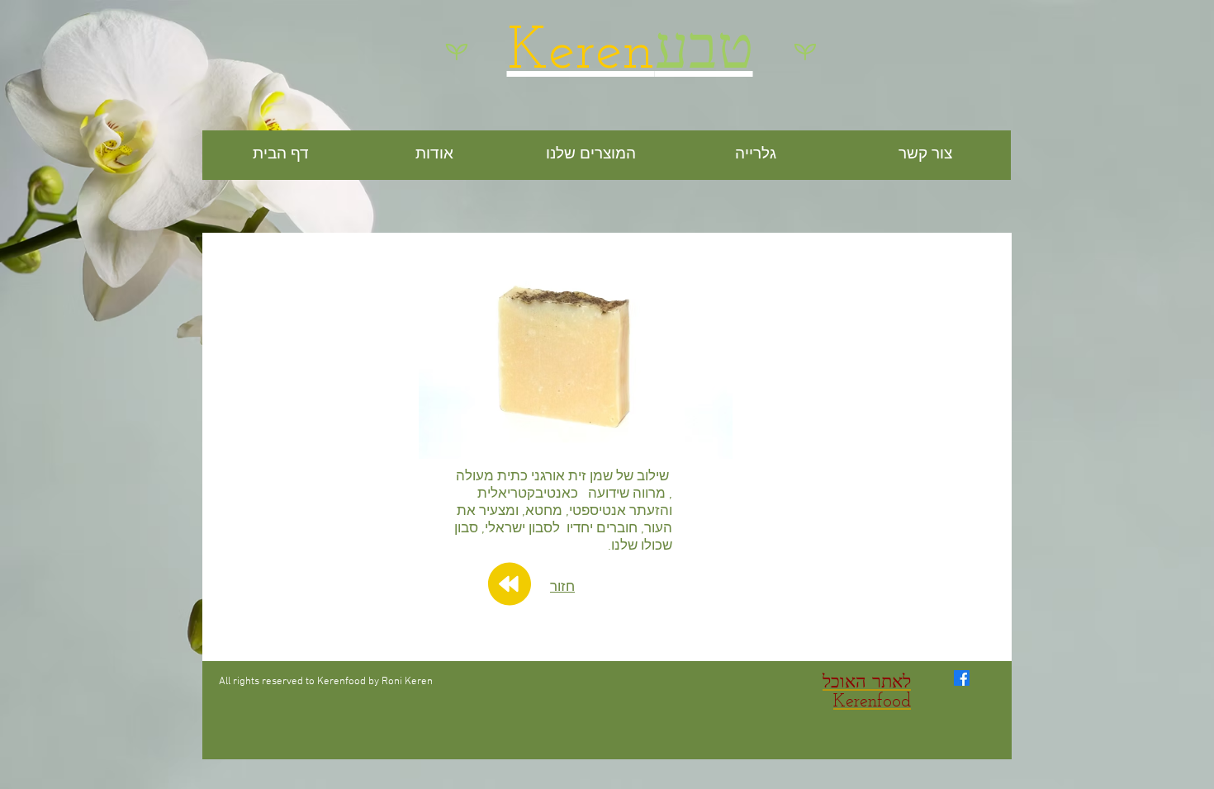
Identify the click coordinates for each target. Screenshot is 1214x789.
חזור (562, 587)
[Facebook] (962, 678)
